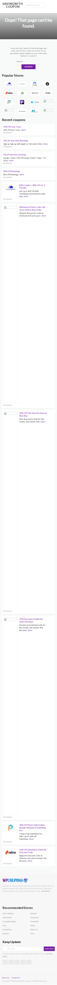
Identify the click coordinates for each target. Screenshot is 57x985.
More (23, 130)
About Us (5, 978)
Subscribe (49, 949)
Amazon (6, 933)
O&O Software (8, 913)
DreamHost (7, 930)
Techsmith (34, 921)
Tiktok (32, 925)
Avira (32, 933)
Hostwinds (34, 917)
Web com (34, 930)
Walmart (33, 913)
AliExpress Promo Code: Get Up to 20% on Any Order (32, 208)
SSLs (4, 925)
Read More (46, 891)
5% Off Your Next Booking (15, 140)
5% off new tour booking (14, 154)
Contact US (16, 978)
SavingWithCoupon (13, 5)
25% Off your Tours (12, 126)
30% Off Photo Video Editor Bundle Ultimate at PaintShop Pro (32, 828)
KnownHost (7, 917)
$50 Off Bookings (11, 171)
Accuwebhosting (9, 921)
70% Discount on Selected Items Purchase (31, 620)
